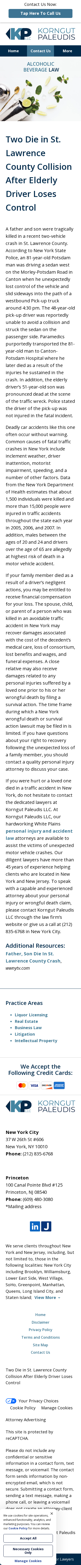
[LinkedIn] (35, 1226)
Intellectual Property (36, 1040)
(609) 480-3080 (38, 1199)
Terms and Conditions (40, 1337)
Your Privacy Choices (38, 1400)
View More (45, 1297)
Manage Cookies (57, 1407)
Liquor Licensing (31, 1014)
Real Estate (26, 1021)
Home (13, 50)
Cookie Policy (23, 1407)
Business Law (28, 1027)
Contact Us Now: (40, 9)
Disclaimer (41, 1322)
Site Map (40, 1344)
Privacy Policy (40, 1329)
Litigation (25, 1034)
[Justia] (46, 1226)
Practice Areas (24, 1002)
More (67, 50)
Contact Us (41, 50)
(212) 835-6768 (38, 1154)
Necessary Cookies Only (28, 1551)
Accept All (28, 1538)
